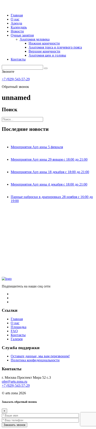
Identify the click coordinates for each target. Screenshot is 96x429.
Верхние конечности (44, 51)
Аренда (16, 23)
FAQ (14, 331)
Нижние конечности (44, 43)
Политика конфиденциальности (35, 360)
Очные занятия (22, 35)
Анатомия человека (35, 39)
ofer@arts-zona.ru (14, 381)
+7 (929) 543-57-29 (16, 79)
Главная (17, 15)
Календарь (19, 27)
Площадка (18, 327)
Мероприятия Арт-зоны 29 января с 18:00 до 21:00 (49, 159)
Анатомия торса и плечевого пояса (55, 47)
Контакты (18, 59)
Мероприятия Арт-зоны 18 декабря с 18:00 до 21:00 (50, 172)
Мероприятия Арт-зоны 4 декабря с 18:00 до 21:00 (49, 184)
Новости (17, 31)
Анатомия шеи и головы (47, 55)
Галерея (17, 339)
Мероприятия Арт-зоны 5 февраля (37, 147)
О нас (15, 19)
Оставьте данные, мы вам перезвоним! (40, 356)
